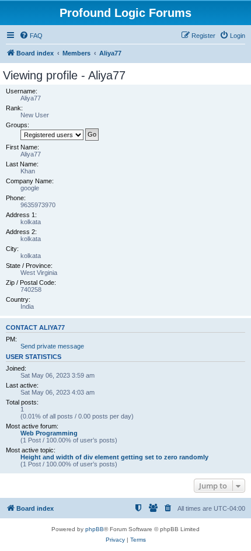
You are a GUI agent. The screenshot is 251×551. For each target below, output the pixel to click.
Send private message (52, 346)
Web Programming (49, 433)
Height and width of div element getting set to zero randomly (114, 457)
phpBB (94, 529)
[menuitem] (31, 36)
